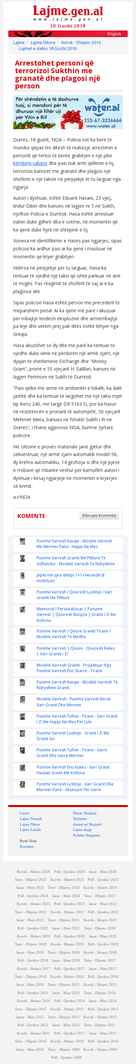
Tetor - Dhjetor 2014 (100, 993)
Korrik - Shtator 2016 (67, 977)
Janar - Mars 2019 (30, 952)
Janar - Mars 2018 (66, 960)
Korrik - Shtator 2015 (100, 985)
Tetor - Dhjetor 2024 (64, 887)
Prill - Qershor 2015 (32, 993)
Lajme (19, 42)
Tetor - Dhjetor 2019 (31, 944)
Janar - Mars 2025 (30, 887)
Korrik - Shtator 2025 (67, 880)
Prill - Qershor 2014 (69, 1001)
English (114, 34)
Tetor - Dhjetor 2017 (100, 960)
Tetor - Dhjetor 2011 (100, 1025)
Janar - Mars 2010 (30, 1049)
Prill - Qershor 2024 (32, 896)
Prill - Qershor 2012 (32, 1025)
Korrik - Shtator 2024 (100, 887)
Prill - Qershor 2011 (69, 1033)
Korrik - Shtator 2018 (100, 952)
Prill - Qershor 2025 (103, 880)
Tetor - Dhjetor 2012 (64, 1017)
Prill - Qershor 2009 (66, 1057)
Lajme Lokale (30, 830)
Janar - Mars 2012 (66, 1025)
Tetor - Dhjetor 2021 (64, 920)
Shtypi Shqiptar (85, 813)
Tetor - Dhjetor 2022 (31, 912)
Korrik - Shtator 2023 (33, 904)
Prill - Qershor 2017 (69, 969)
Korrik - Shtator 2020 (33, 936)
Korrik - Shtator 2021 (100, 920)
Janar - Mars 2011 (103, 1033)
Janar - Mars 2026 (103, 872)
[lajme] (68, 13)
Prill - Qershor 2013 (103, 1009)
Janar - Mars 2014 (103, 1001)
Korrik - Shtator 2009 (100, 1049)
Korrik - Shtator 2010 (81, 42)
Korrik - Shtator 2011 (33, 1033)
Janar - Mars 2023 (103, 904)
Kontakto (27, 846)
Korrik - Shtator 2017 (33, 969)
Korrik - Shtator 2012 (100, 1017)
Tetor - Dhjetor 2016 (31, 977)
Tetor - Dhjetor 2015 (64, 985)
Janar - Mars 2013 (30, 1017)
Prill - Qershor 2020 (69, 936)
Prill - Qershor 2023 (69, 904)
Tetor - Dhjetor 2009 (64, 1049)
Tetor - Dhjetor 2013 (31, 1009)
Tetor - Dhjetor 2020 (100, 928)
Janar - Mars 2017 (103, 969)
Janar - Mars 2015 (66, 993)
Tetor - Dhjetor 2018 (64, 952)
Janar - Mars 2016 (30, 985)
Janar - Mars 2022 (30, 920)
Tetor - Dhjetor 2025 (31, 880)
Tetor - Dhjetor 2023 (100, 896)
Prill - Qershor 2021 (32, 928)
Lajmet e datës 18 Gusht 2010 (48, 48)
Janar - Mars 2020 (103, 936)
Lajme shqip (82, 830)
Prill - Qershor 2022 (103, 912)
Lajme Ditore (43, 42)
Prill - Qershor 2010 (103, 1041)
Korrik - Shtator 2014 (33, 1001)
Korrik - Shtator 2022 (67, 912)
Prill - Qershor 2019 (103, 944)
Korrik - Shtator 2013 (67, 1009)
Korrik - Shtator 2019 (67, 944)
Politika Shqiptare (86, 835)
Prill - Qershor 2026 (69, 872)
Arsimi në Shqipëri (87, 824)
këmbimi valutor (30, 163)
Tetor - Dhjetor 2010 (31, 1041)
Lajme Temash (31, 819)
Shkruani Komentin (99, 515)
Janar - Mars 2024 (66, 896)
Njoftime (79, 819)
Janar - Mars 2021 (66, 928)
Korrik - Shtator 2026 (33, 872)
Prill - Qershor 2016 (103, 977)
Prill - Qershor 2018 (32, 960)
